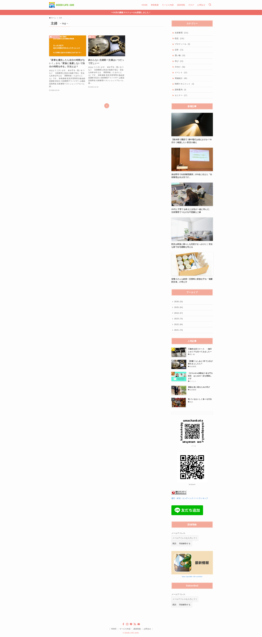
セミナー (181, 95)
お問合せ (147, 629)
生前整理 (181, 33)
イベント (181, 72)
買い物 (180, 55)
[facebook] (123, 624)
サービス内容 (125, 629)
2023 (178, 319)
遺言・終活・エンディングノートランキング (189, 498)
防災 (179, 38)
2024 (178, 313)
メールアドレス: (178, 533)
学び (179, 61)
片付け (180, 67)
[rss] (134, 624)
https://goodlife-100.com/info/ (192, 576)
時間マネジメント (184, 84)
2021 (178, 330)
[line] (131, 624)
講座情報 (137, 629)
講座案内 (180, 89)
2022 (178, 324)
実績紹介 (181, 78)
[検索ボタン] (210, 5)
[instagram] (127, 624)
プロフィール (182, 44)
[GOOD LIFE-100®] (61, 5)
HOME (114, 629)
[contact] (138, 624)
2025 (178, 307)
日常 (179, 50)
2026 (178, 301)
